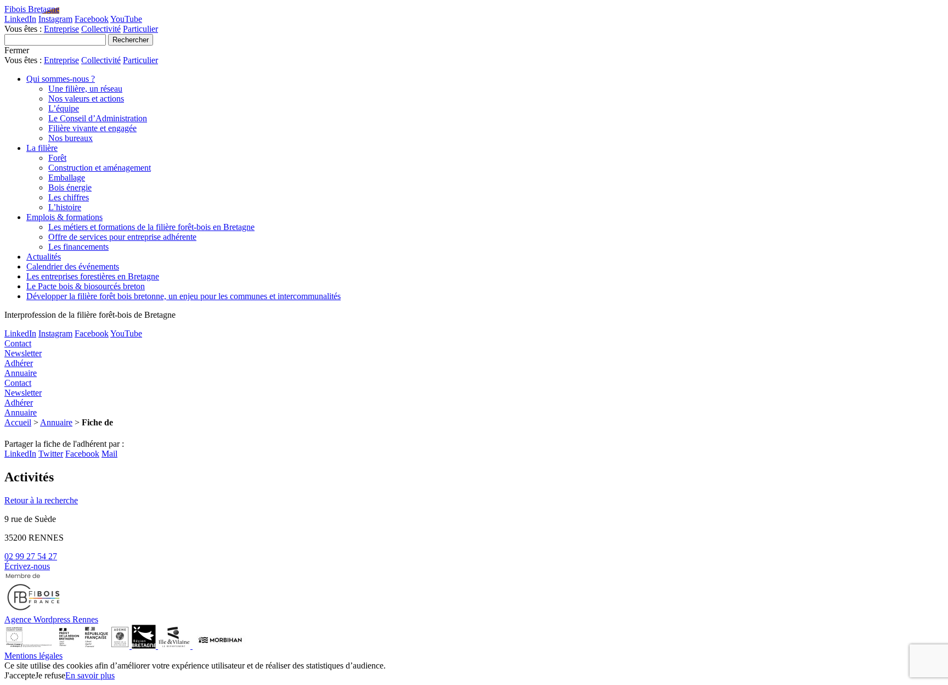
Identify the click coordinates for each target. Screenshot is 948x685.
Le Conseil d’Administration (97, 118)
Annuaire (56, 422)
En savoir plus (90, 675)
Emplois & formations (64, 217)
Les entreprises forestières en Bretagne (92, 276)
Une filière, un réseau (85, 88)
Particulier (140, 28)
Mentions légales (33, 655)
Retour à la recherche (41, 500)
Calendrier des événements (72, 266)
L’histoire (64, 207)
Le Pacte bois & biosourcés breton (85, 286)
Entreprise (61, 28)
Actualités (43, 256)
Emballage (66, 177)
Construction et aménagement (99, 167)
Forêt (57, 157)
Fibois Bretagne (31, 9)
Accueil (17, 422)
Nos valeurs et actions (86, 98)
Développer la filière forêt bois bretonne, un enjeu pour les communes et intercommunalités (183, 296)
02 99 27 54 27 (30, 556)
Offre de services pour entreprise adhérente (122, 237)
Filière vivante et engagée (92, 128)
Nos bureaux (70, 138)
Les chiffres (68, 197)
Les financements (78, 246)
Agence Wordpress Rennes (51, 619)
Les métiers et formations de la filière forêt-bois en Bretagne (151, 227)
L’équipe (63, 108)
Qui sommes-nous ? (60, 78)
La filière (42, 148)
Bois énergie (70, 187)
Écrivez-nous (27, 566)
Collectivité (101, 28)
